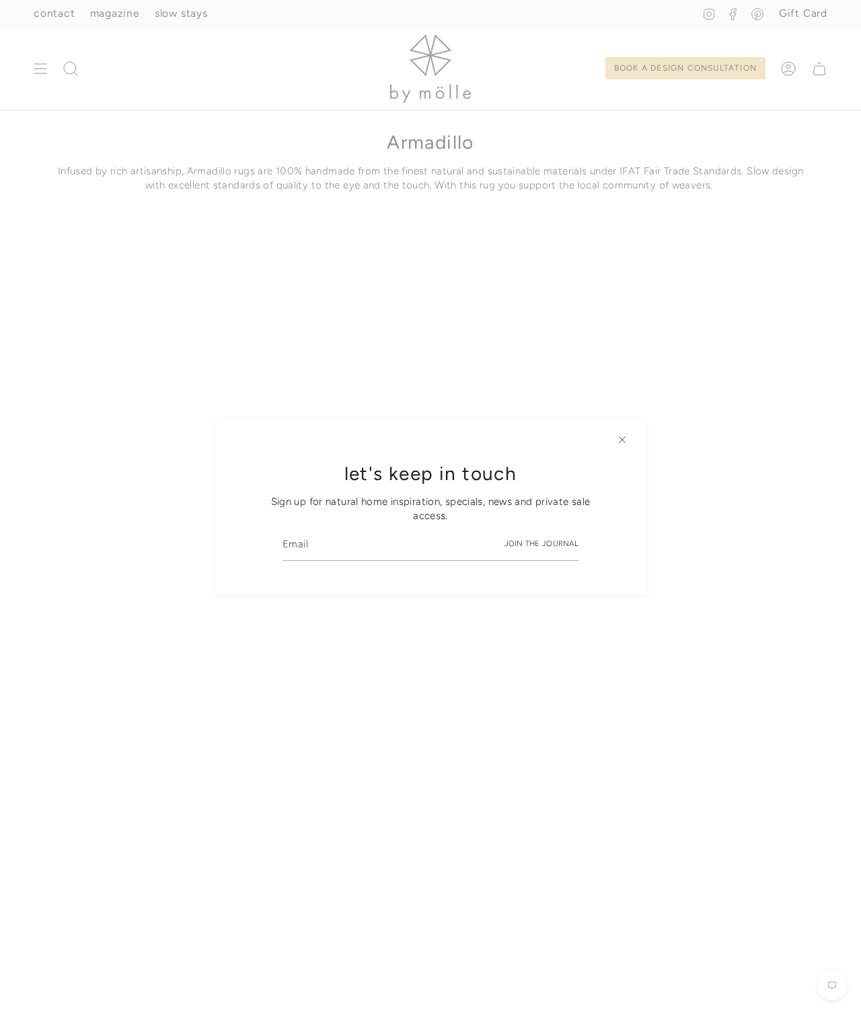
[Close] (622, 440)
